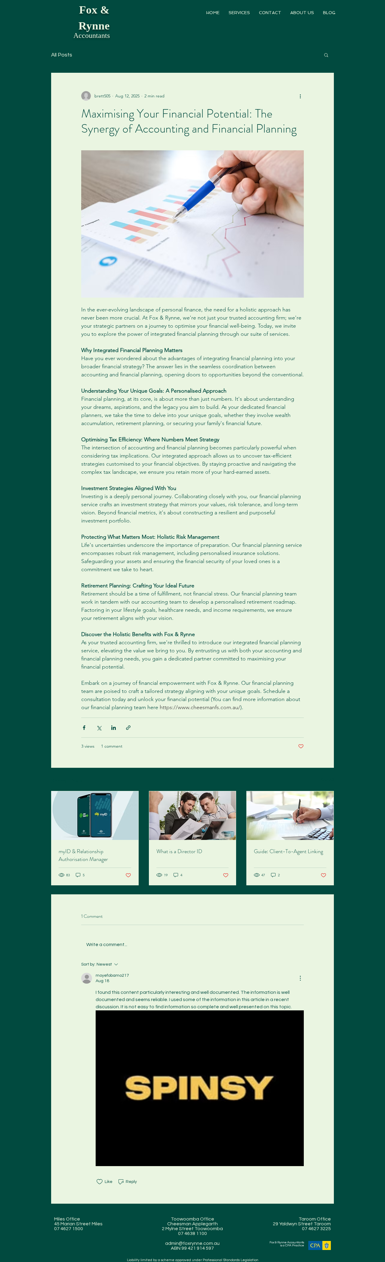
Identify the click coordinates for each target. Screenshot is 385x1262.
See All (327, 780)
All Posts (61, 55)
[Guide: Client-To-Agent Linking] (290, 815)
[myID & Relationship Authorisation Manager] (94, 815)
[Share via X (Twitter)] (99, 728)
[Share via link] (128, 728)
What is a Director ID (179, 851)
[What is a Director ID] (192, 815)
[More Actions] (300, 978)
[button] (239, 13)
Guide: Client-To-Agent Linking (288, 851)
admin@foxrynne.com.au (192, 1243)
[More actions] (300, 96)
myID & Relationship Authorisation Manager (83, 855)
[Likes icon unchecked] (99, 1181)
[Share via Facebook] (84, 728)
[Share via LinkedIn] (113, 728)
